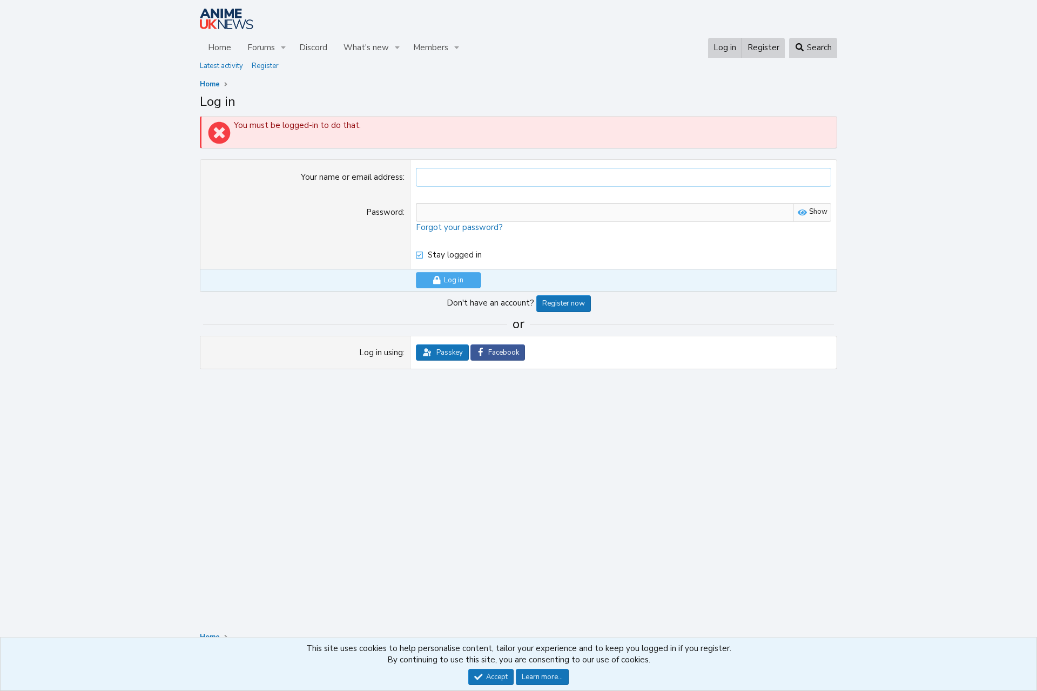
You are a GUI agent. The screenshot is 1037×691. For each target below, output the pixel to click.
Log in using (381, 352)
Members (430, 47)
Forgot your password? (459, 227)
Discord (313, 47)
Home (219, 47)
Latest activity (221, 66)
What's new (366, 47)
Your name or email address (352, 177)
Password (384, 212)
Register (265, 66)
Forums (261, 47)
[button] (283, 48)
